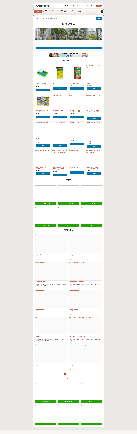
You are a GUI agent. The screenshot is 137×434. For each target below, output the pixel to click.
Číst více (37, 259)
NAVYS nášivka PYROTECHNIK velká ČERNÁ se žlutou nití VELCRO (93, 140)
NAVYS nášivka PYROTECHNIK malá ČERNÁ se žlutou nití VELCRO (93, 112)
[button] (99, 6)
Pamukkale (38, 336)
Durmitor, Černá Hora (74, 309)
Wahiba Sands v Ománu (72, 10)
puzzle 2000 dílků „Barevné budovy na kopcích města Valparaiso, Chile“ (58, 168)
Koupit (42, 89)
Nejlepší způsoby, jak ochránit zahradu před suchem (80, 336)
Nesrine (37, 41)
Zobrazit (69, 47)
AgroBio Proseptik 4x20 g (75, 138)
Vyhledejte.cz (42, 6)
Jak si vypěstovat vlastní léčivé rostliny (78, 364)
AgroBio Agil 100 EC (74, 167)
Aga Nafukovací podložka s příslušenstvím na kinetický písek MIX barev (43, 83)
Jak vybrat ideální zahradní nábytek (77, 281)
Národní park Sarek (39, 364)
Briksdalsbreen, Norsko (86, 10)
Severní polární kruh (40, 309)
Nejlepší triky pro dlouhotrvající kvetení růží (54, 10)
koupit (60, 88)
